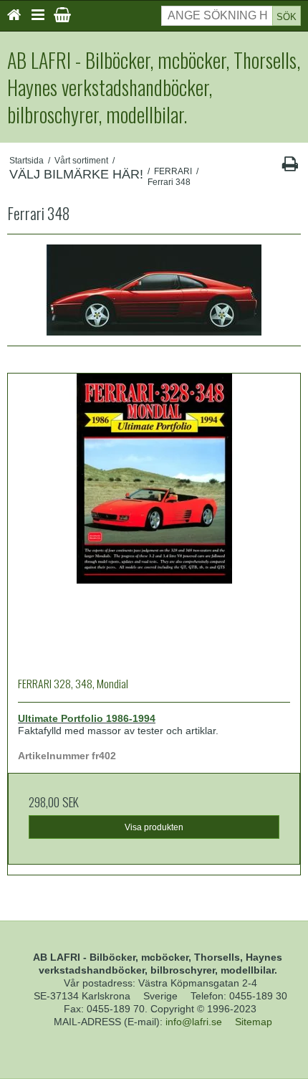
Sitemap (253, 1021)
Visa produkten (154, 827)
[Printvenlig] (290, 167)
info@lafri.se (193, 1021)
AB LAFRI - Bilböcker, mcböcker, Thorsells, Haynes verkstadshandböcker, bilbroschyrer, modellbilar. (153, 87)
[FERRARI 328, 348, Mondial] (154, 520)
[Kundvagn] (62, 15)
